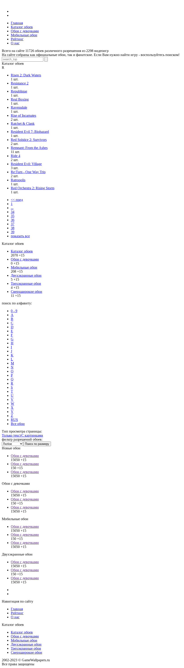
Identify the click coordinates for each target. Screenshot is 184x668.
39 (12, 232)
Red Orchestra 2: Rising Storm (32, 188)
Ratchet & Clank (23, 123)
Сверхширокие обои (26, 291)
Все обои (18, 424)
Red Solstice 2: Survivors (29, 140)
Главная (17, 609)
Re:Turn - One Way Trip (28, 172)
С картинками (32, 435)
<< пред (17, 200)
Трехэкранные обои (26, 283)
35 (12, 216)
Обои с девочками (25, 259)
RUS (14, 420)
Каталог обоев (22, 251)
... (12, 208)
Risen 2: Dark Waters (26, 75)
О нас (15, 617)
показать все (20, 236)
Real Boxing (20, 99)
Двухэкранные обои (26, 275)
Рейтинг (17, 613)
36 (12, 220)
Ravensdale (19, 107)
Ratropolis (18, 180)
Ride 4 (15, 156)
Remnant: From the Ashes (29, 148)
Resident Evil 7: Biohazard (30, 132)
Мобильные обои (24, 267)
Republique (19, 91)
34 (12, 212)
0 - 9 (14, 311)
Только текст (11, 435)
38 (12, 228)
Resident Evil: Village (26, 164)
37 (12, 224)
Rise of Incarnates (23, 115)
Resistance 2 (19, 83)
